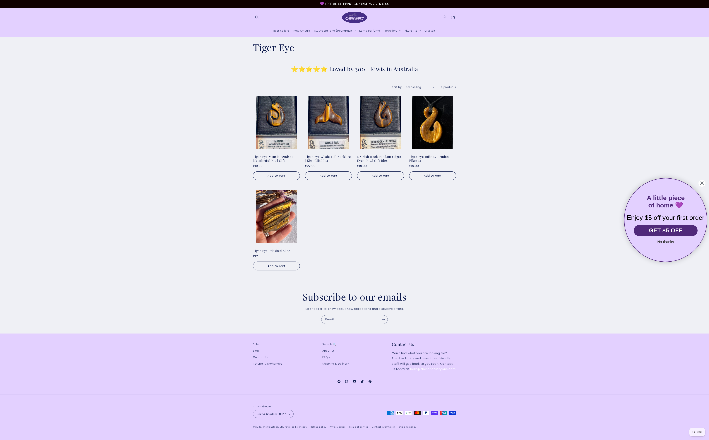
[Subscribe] (383, 319)
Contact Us (261, 357)
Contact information (383, 427)
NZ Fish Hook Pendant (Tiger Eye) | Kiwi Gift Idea (379, 159)
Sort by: (397, 87)
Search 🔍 (329, 344)
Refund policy (318, 427)
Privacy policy (337, 427)
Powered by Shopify (296, 427)
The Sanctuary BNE (273, 427)
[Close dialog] (702, 183)
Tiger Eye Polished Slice (271, 251)
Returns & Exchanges (267, 364)
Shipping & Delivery (335, 364)
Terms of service (358, 427)
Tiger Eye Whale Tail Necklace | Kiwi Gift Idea (328, 159)
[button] (257, 17)
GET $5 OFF (665, 230)
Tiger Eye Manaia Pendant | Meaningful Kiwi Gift (274, 159)
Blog (256, 351)
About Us (328, 351)
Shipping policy (407, 427)
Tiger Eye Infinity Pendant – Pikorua (431, 159)
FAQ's (326, 357)
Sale (256, 344)
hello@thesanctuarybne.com (432, 369)
